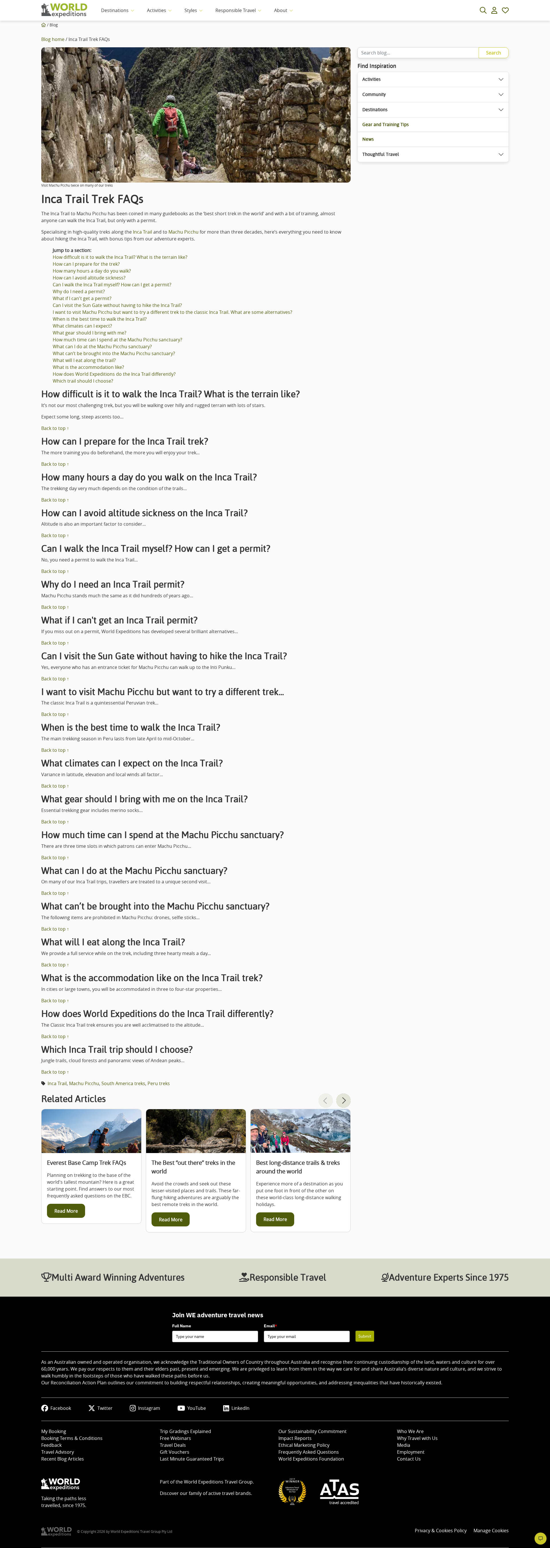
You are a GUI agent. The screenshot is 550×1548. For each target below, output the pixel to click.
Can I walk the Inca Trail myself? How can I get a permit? (112, 284)
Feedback (51, 1445)
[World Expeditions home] (64, 10)
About (280, 10)
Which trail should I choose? (83, 381)
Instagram (149, 1408)
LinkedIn (240, 1408)
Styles (190, 10)
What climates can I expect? (82, 326)
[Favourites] (505, 10)
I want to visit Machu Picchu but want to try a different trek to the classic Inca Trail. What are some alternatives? (172, 312)
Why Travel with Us (417, 1438)
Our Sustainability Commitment (312, 1431)
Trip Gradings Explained (185, 1431)
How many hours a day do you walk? (92, 271)
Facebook (60, 1408)
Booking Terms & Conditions (72, 1438)
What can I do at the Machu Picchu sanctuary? (102, 346)
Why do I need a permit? (79, 291)
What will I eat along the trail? (84, 360)
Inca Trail (142, 232)
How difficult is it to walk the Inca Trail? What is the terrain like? (120, 257)
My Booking (53, 1431)
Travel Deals (173, 1445)
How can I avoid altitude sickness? (89, 278)
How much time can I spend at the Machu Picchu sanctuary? (117, 339)
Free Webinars (175, 1438)
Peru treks (159, 1083)
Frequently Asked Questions (308, 1452)
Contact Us (409, 1459)
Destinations (115, 10)
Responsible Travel (235, 10)
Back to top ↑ (55, 428)
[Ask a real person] (541, 1539)
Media (403, 1445)
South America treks (123, 1083)
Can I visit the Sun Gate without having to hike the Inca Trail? (117, 305)
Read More (66, 1211)
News (368, 139)
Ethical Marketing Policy (303, 1445)
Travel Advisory (57, 1452)
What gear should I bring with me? (89, 333)
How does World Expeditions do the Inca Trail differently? (114, 374)
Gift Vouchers (174, 1452)
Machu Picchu (183, 232)
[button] (343, 1100)
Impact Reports (295, 1438)
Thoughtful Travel (380, 154)
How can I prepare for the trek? (86, 264)
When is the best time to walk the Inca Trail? (100, 319)
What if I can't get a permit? (82, 298)
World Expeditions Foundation (311, 1459)
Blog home (52, 39)
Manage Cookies (491, 1530)
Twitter (105, 1408)
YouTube (196, 1408)
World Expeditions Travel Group (218, 1482)
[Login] (494, 10)
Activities (156, 10)
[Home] (43, 25)
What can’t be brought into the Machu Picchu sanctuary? (114, 353)
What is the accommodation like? (88, 367)
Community (374, 94)
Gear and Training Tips (385, 124)
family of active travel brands (220, 1493)
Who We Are (410, 1431)
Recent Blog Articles (62, 1459)
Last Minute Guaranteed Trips (192, 1459)
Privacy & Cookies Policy (441, 1530)
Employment (411, 1452)
